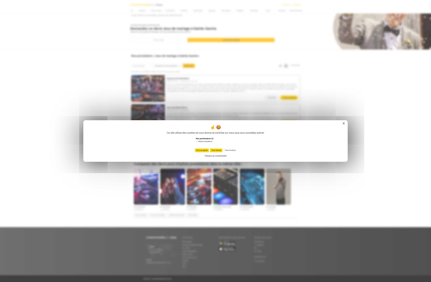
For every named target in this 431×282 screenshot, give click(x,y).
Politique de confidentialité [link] (215, 156)
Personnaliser (230, 150)
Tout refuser (216, 150)
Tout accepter (202, 150)
